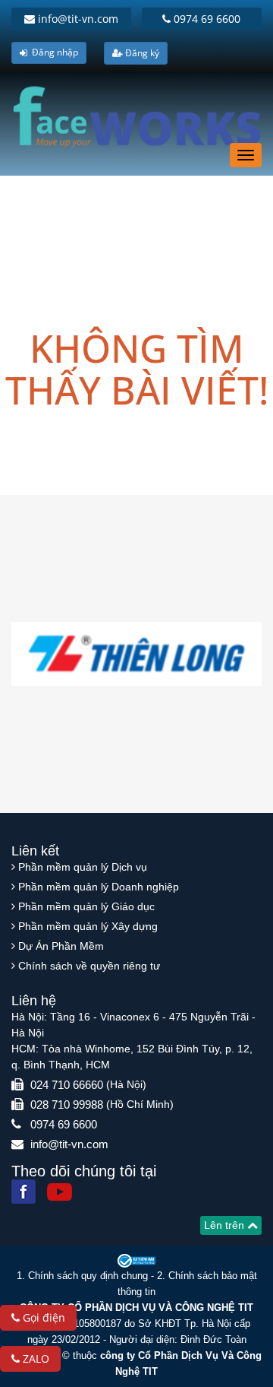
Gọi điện (42, 1317)
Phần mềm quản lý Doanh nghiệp (98, 887)
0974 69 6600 (205, 18)
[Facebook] (23, 1191)
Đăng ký (141, 52)
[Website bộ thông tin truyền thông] (136, 1260)
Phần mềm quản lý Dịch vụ (82, 867)
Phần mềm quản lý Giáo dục (86, 906)
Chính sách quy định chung (88, 1275)
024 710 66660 (66, 1084)
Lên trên (225, 1225)
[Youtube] (59, 1191)
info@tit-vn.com (76, 18)
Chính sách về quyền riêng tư (89, 966)
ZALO (34, 1358)
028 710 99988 (66, 1104)
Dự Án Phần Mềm (61, 946)
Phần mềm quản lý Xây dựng (88, 926)
